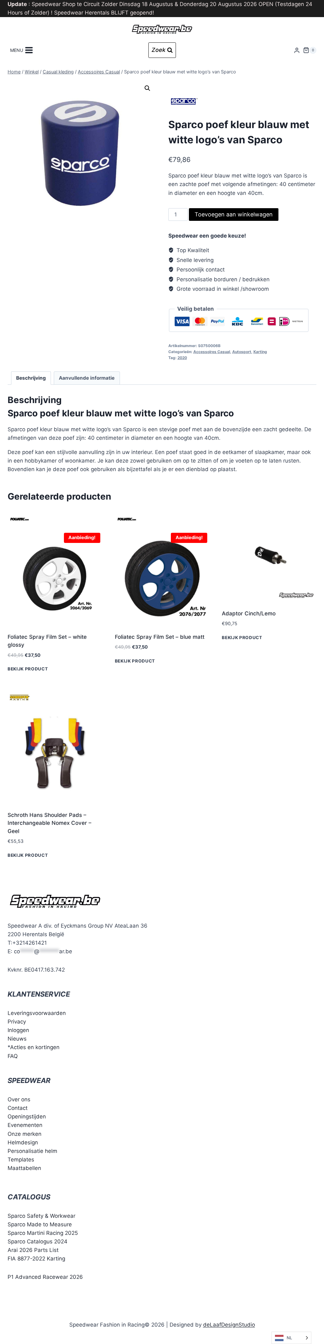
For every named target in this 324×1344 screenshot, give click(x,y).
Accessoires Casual (211, 351)
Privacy (17, 1021)
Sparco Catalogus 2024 (37, 1241)
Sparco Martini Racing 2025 (43, 1233)
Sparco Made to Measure (40, 1224)
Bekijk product (28, 668)
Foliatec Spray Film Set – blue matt (159, 637)
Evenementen (25, 1125)
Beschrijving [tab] (31, 378)
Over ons (19, 1099)
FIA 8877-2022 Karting (36, 1258)
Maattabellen (24, 1168)
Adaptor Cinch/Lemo (249, 613)
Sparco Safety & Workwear (41, 1216)
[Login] (297, 50)
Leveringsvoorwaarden (37, 1013)
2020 (182, 357)
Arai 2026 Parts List (33, 1250)
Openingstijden (27, 1116)
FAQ (13, 1056)
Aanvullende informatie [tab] (87, 378)
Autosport (241, 351)
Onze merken (24, 1134)
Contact (18, 1108)
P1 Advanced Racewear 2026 (45, 1277)
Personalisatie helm (32, 1151)
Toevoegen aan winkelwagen (234, 214)
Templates (21, 1159)
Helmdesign (23, 1142)
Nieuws (17, 1039)
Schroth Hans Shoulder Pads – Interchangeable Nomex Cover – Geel (49, 823)
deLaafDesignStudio (229, 1325)
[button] (147, 88)
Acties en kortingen (34, 1047)
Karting (260, 351)
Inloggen (18, 1030)
